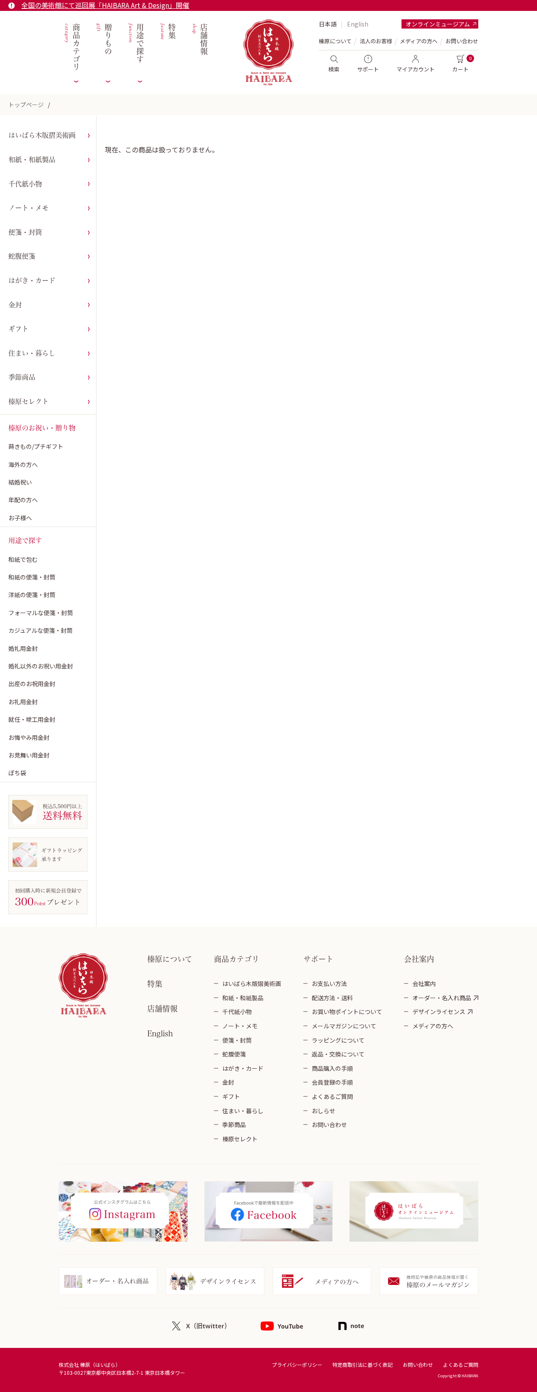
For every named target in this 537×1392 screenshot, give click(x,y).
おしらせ (323, 1110)
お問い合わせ (462, 41)
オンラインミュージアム (438, 24)
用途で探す (135, 43)
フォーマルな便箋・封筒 (40, 612)
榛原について (169, 959)
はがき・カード (31, 280)
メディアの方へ (419, 41)
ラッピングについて (338, 1040)
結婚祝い (20, 482)
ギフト (18, 328)
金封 (15, 304)
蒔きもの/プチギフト (35, 446)
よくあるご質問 (332, 1096)
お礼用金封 (23, 701)
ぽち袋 (17, 772)
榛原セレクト (28, 401)
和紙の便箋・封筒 (31, 577)
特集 (167, 32)
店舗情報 (199, 39)
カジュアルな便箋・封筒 (40, 630)
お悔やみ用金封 (29, 737)
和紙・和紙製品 (31, 159)
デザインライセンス (438, 1011)
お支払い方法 (329, 983)
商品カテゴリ (71, 47)
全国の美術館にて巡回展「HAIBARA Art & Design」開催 (105, 5)
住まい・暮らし (31, 353)
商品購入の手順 (332, 1068)
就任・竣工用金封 (31, 719)
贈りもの (103, 39)
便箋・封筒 (25, 232)
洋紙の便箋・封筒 (31, 594)
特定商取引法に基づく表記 (362, 1364)
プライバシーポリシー (297, 1364)
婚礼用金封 (23, 648)
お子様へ (20, 518)
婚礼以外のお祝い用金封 (40, 666)
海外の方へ (23, 464)
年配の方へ (23, 499)
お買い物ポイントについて (347, 1011)
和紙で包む (23, 559)
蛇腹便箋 (21, 256)
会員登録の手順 (332, 1082)
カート (460, 69)
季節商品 (21, 377)
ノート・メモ (28, 207)
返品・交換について (338, 1054)
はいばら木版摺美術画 (42, 135)
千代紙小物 (25, 184)
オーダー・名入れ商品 (441, 998)
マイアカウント (415, 69)
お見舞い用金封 (29, 755)
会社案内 (424, 983)
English (357, 24)
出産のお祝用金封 (31, 683)
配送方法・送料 (332, 998)
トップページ (26, 104)
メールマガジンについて (344, 1026)
